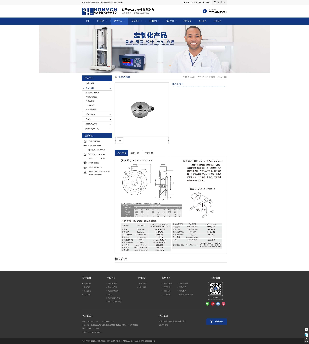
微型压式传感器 (92, 97)
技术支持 (170, 21)
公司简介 (87, 283)
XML (187, 2)
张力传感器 (90, 105)
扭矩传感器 (90, 101)
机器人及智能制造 (186, 294)
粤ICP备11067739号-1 (146, 341)
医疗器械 (167, 291)
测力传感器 (89, 88)
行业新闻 (142, 287)
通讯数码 (167, 287)
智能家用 (182, 291)
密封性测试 (168, 283)
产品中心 (118, 21)
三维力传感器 (91, 109)
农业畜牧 (167, 294)
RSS (207, 2)
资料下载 (135, 153)
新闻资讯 (135, 21)
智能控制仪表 (90, 114)
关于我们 (101, 21)
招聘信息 (187, 21)
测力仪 (88, 119)
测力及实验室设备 (92, 129)
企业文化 (87, 291)
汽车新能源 (183, 283)
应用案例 (153, 21)
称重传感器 (89, 83)
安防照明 (182, 287)
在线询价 (148, 153)
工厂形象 (87, 294)
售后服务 (202, 21)
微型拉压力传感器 (92, 93)
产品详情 (121, 153)
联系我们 (217, 21)
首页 (88, 21)
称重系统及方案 (91, 124)
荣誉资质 (87, 287)
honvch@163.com (95, 167)
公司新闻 (142, 283)
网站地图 (197, 2)
